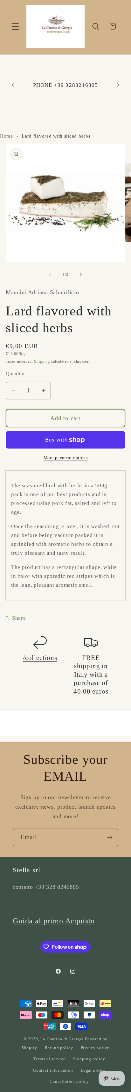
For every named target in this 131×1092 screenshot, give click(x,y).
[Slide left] (50, 275)
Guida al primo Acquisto (54, 921)
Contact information (53, 1070)
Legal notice (93, 1070)
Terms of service (49, 1058)
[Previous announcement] (13, 85)
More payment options (66, 457)
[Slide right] (81, 275)
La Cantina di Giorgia (62, 1039)
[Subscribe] (109, 837)
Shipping (42, 361)
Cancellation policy (69, 1081)
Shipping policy (89, 1058)
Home (6, 136)
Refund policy (59, 1047)
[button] (15, 26)
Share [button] (19, 618)
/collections (40, 658)
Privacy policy (95, 1047)
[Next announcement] (118, 85)
